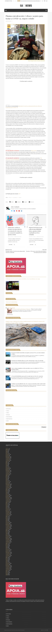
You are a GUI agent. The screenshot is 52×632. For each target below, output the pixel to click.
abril (6, 452)
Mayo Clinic (33, 150)
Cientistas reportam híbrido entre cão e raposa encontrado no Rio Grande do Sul (28, 383)
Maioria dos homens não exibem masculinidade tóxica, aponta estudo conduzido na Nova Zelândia (35, 231)
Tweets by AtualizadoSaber (11, 301)
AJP (19, 193)
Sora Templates (12, 630)
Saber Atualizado (11, 307)
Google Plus (16, 211)
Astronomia (8, 408)
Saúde (20, 197)
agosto (7, 448)
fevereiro (8, 454)
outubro (7, 459)
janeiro (7, 455)
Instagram (19, 211)
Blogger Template (21, 630)
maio (7, 451)
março (7, 453)
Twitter (11, 211)
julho (7, 462)
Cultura (7, 412)
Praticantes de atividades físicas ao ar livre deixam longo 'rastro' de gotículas (27, 360)
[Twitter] (47, 1)
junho (7, 450)
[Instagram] (45, 1)
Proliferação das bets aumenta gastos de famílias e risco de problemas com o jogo (23, 278)
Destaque (15, 197)
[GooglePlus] (43, 1)
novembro (8, 457)
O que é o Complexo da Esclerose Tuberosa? (21, 309)
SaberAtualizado (9, 418)
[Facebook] (41, 1)
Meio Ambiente (9, 416)
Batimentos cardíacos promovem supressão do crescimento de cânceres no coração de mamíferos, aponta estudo (15, 231)
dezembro (8, 456)
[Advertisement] (26, 92)
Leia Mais (10, 244)
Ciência (10, 197)
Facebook (14, 211)
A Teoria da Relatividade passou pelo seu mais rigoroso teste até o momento (27, 376)
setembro (8, 460)
